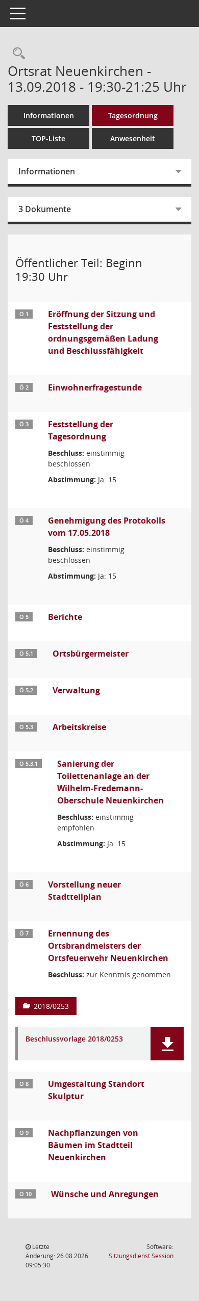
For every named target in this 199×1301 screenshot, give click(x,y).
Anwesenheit (132, 138)
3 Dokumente (44, 209)
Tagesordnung (133, 115)
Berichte (65, 616)
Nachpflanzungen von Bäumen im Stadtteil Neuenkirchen (93, 1145)
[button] (167, 1043)
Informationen (48, 115)
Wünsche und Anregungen (105, 1194)
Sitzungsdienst (141, 1256)
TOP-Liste (48, 138)
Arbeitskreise (79, 727)
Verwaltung (76, 690)
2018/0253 (51, 1006)
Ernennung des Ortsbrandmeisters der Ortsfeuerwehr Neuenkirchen (108, 946)
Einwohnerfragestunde (95, 387)
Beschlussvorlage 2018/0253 (74, 1039)
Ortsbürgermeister (91, 653)
